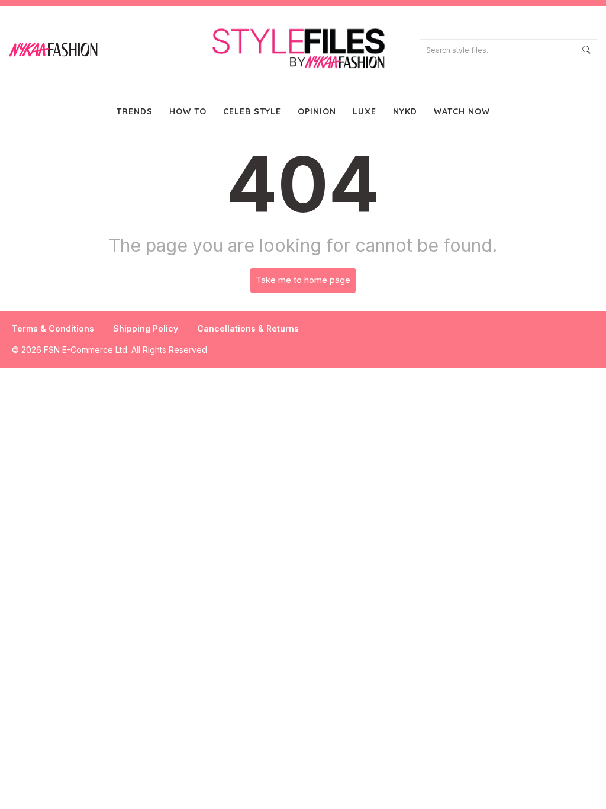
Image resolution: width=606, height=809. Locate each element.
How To (188, 111)
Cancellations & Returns (248, 328)
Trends (135, 111)
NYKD (405, 111)
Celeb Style (252, 111)
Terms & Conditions (53, 328)
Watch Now (462, 111)
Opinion (317, 111)
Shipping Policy (145, 328)
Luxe (364, 111)
